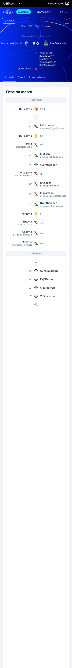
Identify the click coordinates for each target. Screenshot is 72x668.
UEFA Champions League (8, 11)
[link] (23, 11)
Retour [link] (10, 20)
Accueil (9, 77)
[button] (62, 11)
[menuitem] (24, 11)
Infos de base (37, 77)
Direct (21, 77)
